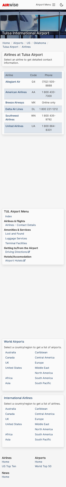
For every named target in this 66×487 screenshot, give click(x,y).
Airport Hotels (14, 260)
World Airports (14, 341)
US (28, 43)
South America (44, 378)
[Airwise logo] (10, 4)
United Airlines (14, 126)
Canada (10, 357)
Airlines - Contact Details (20, 225)
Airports (18, 43)
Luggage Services (16, 238)
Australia (10, 352)
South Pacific (43, 383)
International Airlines (18, 398)
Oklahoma (40, 43)
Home (6, 43)
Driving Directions (16, 251)
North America (44, 372)
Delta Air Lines (14, 109)
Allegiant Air (12, 81)
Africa (8, 378)
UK (7, 362)
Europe (39, 362)
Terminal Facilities (16, 243)
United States (13, 367)
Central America (44, 357)
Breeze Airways (14, 102)
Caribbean (41, 352)
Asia (7, 383)
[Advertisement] (33, 171)
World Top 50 (43, 466)
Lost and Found (14, 233)
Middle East (42, 367)
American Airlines (16, 92)
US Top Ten (9, 466)
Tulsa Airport (10, 46)
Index (8, 216)
